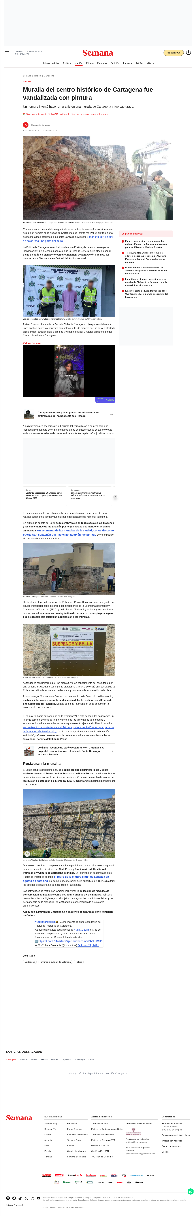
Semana (27, 75)
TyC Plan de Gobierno (102, 1156)
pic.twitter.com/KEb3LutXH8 (85, 941)
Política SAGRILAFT (101, 1145)
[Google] (8, 1198)
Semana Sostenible (76, 1156)
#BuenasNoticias (45, 921)
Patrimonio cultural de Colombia (55, 962)
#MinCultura (81, 929)
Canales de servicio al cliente (176, 1135)
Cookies (166, 1152)
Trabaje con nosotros (172, 1141)
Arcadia (48, 1140)
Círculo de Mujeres (76, 1151)
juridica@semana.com (136, 1142)
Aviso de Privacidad (17, 1205)
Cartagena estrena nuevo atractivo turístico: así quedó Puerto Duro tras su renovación (88, 495)
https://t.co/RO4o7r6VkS (53, 941)
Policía (79, 962)
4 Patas (48, 1156)
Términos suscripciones (102, 1134)
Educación (72, 1123)
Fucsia (47, 1151)
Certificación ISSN (100, 1151)
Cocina (70, 1145)
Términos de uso (99, 1123)
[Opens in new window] (14, 1198)
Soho (46, 1145)
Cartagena (49, 75)
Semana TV (50, 1129)
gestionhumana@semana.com (141, 1153)
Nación (37, 75)
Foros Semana (74, 1129)
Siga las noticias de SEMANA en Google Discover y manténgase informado (67, 114)
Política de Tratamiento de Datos (107, 1129)
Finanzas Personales (77, 1134)
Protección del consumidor (139, 1123)
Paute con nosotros (171, 1146)
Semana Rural (74, 1140)
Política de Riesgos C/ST (103, 1140)
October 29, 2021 (88, 945)
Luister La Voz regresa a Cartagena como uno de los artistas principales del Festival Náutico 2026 (44, 495)
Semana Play (50, 1123)
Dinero (47, 1134)
